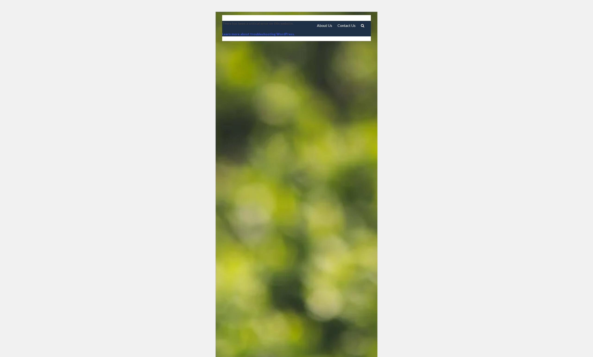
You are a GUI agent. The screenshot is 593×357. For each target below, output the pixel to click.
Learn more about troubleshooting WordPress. (258, 34)
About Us (324, 25)
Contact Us (347, 25)
